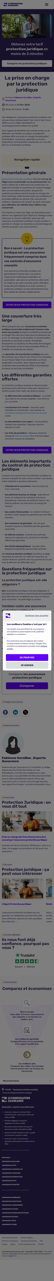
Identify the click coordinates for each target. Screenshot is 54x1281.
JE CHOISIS (27, 665)
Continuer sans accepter (34, 616)
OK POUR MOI (27, 657)
